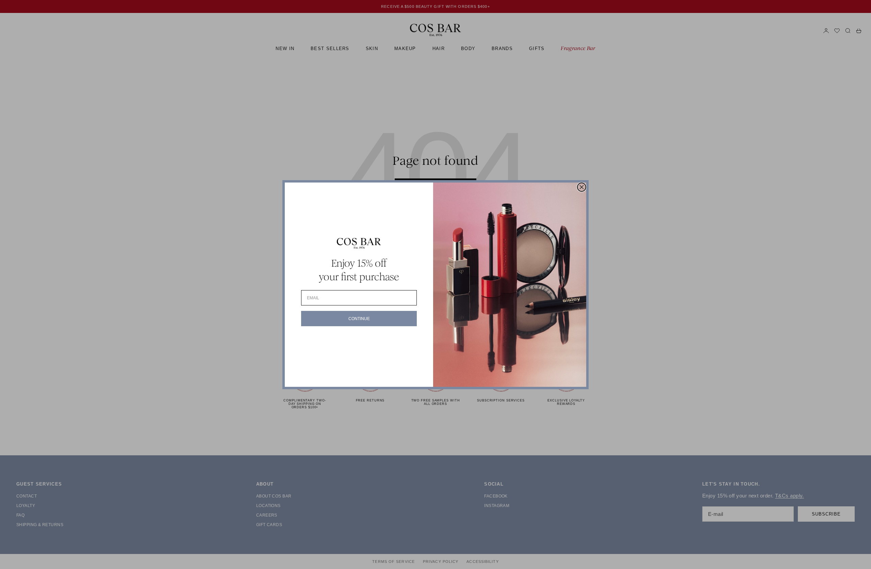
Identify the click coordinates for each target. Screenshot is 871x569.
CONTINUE (359, 318)
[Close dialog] (581, 187)
